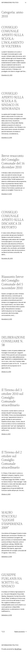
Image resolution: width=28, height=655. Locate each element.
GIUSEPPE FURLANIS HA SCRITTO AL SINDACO (11, 580)
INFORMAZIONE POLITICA (9, 2)
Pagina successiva (20, 631)
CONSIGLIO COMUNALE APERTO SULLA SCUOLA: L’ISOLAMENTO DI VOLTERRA (12, 36)
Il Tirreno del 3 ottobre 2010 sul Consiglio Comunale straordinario (12, 397)
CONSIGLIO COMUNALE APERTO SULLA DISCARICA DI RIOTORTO (12, 219)
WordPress (18, 649)
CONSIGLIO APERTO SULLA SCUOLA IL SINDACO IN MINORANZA (12, 101)
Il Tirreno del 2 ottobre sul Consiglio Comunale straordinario (11, 459)
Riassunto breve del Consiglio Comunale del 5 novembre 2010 (12, 282)
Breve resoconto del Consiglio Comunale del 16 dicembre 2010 (12, 161)
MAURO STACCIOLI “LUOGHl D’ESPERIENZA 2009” (11, 520)
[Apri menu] (26, 2)
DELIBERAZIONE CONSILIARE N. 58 (13, 341)
